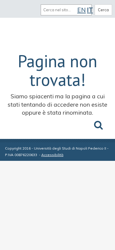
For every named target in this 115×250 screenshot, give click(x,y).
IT (90, 10)
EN (81, 10)
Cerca (103, 9)
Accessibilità (52, 155)
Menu (11, 10)
